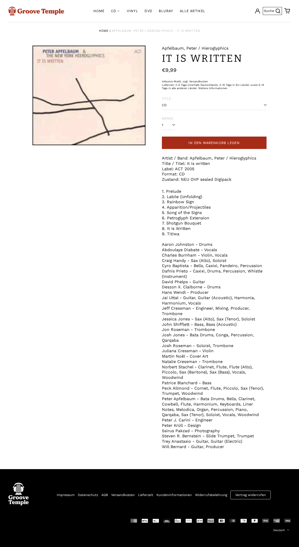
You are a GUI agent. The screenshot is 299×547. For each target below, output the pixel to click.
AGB (104, 495)
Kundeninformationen (174, 495)
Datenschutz (88, 495)
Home (98, 11)
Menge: (168, 118)
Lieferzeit (145, 495)
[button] (287, 11)
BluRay (166, 11)
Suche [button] (273, 10)
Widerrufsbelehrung (211, 495)
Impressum (66, 495)
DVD (148, 11)
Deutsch (279, 530)
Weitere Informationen (212, 88)
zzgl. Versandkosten (195, 81)
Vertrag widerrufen (250, 495)
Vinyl (132, 11)
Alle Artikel (193, 11)
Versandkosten (123, 495)
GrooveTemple (29, 520)
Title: (167, 98)
